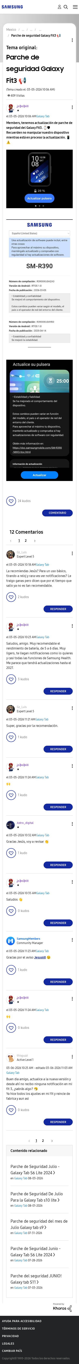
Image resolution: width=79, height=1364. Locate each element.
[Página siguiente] (33, 540)
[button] (65, 107)
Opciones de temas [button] (65, 40)
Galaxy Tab (42, 116)
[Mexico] (12, 7)
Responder (58, 609)
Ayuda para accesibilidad (21, 1321)
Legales (8, 1343)
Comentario (57, 513)
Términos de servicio (18, 1328)
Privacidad (10, 1336)
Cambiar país (12, 1351)
